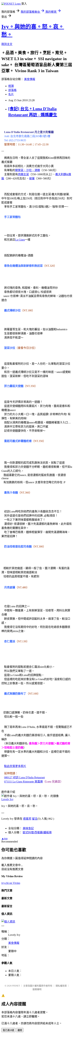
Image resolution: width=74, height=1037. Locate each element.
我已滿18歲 (8, 1030)
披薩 (32, 178)
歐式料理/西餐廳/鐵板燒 (37, 832)
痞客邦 (27, 818)
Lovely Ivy (7, 799)
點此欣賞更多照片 (15, 766)
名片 (11, 94)
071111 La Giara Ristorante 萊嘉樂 (23, 781)
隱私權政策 (61, 985)
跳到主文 (6, 44)
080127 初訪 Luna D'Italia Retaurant (24, 777)
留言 (35, 818)
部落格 (12, 90)
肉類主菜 (23, 174)
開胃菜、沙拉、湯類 (27, 170)
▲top (4, 838)
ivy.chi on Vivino (10, 882)
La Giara (20, 239)
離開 (20, 1030)
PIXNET (16, 985)
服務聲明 (37, 989)
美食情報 (29, 79)
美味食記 (28, 828)
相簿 (11, 86)
